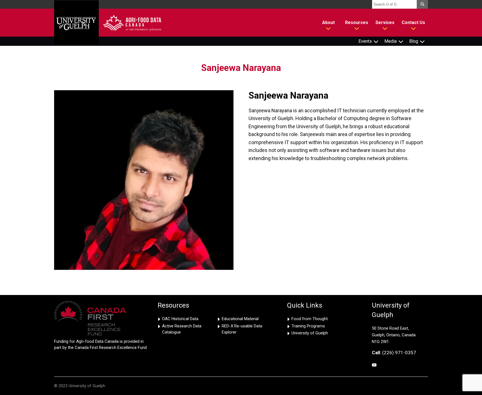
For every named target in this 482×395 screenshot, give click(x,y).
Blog (413, 41)
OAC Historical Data (180, 318)
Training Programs (308, 326)
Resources (356, 22)
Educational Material (240, 318)
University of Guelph (309, 332)
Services (384, 22)
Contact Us (413, 22)
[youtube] (374, 365)
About (328, 22)
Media (390, 41)
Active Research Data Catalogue (181, 329)
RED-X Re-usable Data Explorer (242, 329)
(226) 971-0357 (394, 352)
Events (365, 41)
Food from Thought (309, 318)
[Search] (422, 4)
